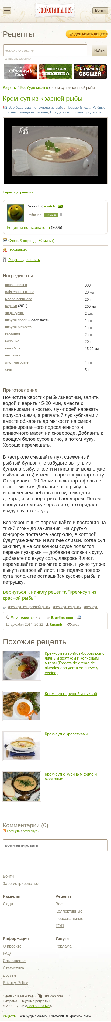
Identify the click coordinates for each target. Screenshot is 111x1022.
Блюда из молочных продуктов (75, 112)
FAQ (7, 953)
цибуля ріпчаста (18, 327)
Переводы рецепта (18, 192)
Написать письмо (60, 206)
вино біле (12, 348)
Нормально (17, 250)
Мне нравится (23, 617)
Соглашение (14, 960)
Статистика (13, 968)
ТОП (60, 925)
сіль (8, 369)
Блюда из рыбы (51, 107)
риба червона (16, 285)
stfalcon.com (53, 996)
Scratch (56, 625)
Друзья (9, 975)
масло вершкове (18, 299)
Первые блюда (78, 107)
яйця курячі (14, 313)
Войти (100, 10)
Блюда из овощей (33, 112)
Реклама (63, 946)
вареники (25, 58)
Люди (8, 903)
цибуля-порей (16, 320)
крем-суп (91, 607)
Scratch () (42, 206)
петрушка (12, 355)
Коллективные (69, 911)
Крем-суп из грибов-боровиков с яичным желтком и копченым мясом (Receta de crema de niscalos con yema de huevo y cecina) (75, 663)
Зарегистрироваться (21, 883)
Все (59, 903)
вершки (11, 306)
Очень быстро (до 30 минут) (31, 241)
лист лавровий (17, 362)
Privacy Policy (15, 982)
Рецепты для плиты (24, 260)
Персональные (69, 918)
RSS (4, 830)
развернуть (31, 831)
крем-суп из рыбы (67, 607)
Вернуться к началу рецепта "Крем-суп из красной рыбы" (49, 594)
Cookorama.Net (38, 1006)
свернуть (13, 831)
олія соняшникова (19, 292)
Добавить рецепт (90, 34)
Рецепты (9, 88)
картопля (12, 334)
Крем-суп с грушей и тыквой (71, 693)
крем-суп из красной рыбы (29, 607)
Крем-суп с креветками (66, 734)
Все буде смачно (34, 88)
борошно (12, 341)
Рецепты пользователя (28, 227)
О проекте (12, 946)
